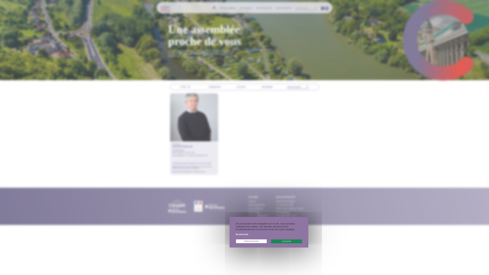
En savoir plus (242, 234)
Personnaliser (251, 241)
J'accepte (286, 241)
